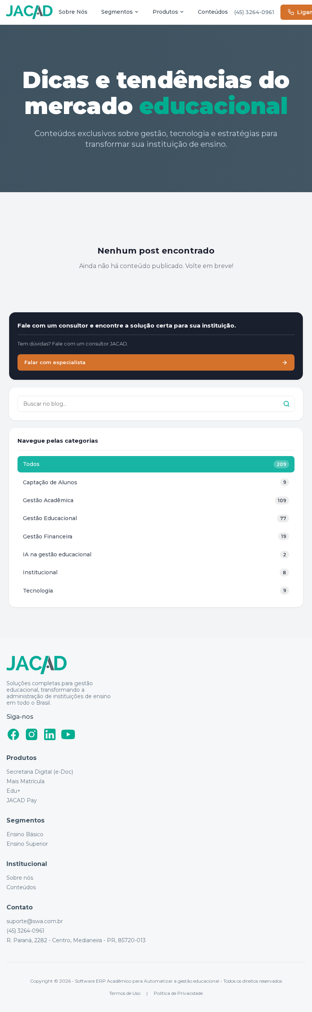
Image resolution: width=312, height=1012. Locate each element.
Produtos (165, 11)
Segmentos (117, 11)
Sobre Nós (73, 11)
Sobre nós (19, 878)
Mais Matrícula (25, 781)
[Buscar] (286, 403)
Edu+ (13, 791)
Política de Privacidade (178, 993)
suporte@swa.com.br (34, 921)
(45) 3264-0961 (254, 12)
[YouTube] (68, 734)
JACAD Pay (21, 800)
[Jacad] (29, 12)
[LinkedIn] (50, 734)
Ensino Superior (27, 844)
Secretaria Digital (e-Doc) (39, 772)
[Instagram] (31, 734)
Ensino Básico (24, 834)
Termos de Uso (124, 993)
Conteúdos (213, 11)
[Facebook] (13, 734)
